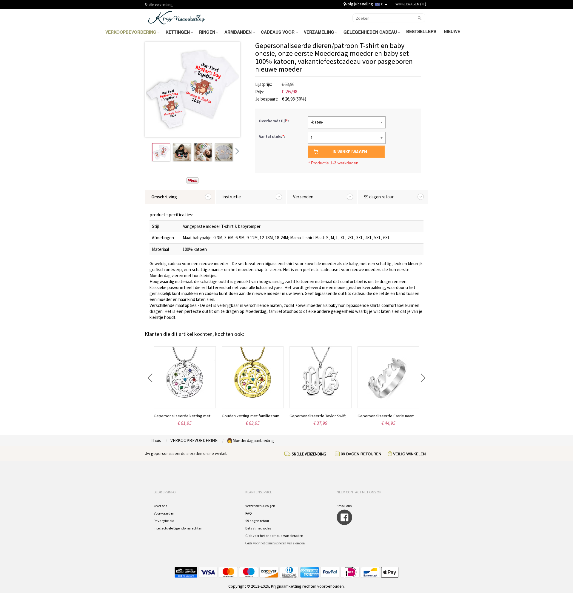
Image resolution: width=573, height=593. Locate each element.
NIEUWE (452, 31)
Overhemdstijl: (274, 120)
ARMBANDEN (238, 32)
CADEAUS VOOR (278, 32)
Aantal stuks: (272, 136)
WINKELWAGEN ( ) (410, 4)
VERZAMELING (319, 32)
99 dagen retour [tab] (379, 197)
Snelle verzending (158, 4)
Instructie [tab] (231, 197)
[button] (150, 378)
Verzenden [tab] (303, 197)
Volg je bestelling (359, 4)
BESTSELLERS (422, 31)
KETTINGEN (178, 32)
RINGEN (207, 32)
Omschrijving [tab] (164, 197)
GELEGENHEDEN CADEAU (371, 32)
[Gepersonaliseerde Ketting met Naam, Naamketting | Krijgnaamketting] (176, 17)
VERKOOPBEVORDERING (131, 32)
